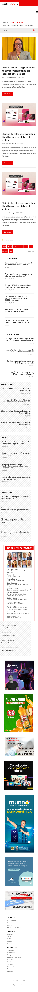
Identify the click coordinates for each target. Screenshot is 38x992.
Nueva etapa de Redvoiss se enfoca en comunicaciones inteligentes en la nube (15, 509)
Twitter (9, 936)
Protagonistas (11, 955)
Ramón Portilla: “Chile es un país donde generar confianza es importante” (20, 351)
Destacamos (12, 143)
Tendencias (10, 950)
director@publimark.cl (8, 650)
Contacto (9, 925)
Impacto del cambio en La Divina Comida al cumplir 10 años (16, 310)
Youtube (9, 939)
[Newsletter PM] (19, 909)
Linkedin (9, 943)
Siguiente (5, 251)
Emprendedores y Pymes (14, 957)
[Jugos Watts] (18, 731)
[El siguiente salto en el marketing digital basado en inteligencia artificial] (19, 114)
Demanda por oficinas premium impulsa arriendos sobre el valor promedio (19, 264)
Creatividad (10, 959)
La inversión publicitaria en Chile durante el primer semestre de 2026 (17, 321)
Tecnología (12, 213)
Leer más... (7, 94)
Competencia (12, 77)
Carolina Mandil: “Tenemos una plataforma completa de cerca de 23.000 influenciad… (17, 298)
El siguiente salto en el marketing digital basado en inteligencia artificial (18, 137)
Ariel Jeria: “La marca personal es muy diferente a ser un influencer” (19, 275)
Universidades (11, 952)
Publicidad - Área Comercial (14, 927)
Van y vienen (10, 966)
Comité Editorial (11, 923)
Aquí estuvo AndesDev (19, 985)
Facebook (9, 934)
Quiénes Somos (11, 920)
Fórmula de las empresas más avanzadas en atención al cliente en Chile (14, 521)
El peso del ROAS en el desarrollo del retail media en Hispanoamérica (18, 286)
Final (11, 251)
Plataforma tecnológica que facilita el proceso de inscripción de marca (15, 443)
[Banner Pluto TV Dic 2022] (18, 789)
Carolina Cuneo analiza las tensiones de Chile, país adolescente (20, 362)
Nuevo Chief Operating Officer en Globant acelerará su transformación (16, 401)
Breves (9, 969)
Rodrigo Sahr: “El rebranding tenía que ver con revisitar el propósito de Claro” (20, 340)
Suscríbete (10, 971)
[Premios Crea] (19, 689)
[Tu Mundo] (19, 852)
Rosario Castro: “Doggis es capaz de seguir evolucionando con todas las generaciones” (18, 70)
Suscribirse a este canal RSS (12, 240)
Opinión (9, 962)
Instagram (10, 941)
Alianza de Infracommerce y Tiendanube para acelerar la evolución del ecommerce (15, 466)
